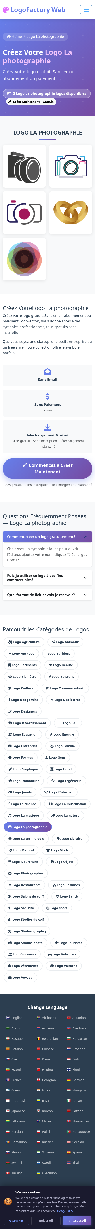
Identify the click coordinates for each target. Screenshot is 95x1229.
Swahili (16, 1162)
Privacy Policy (64, 1211)
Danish (47, 1059)
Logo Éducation (25, 734)
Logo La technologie (28, 838)
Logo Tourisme (71, 943)
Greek (15, 1090)
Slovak (16, 1152)
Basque (17, 1038)
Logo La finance (23, 804)
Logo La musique (25, 815)
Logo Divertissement (29, 723)
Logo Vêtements (25, 966)
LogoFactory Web (37, 9)
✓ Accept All (77, 1221)
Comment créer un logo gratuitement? (41, 536)
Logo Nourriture (25, 862)
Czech (15, 1059)
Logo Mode (60, 850)
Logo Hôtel (63, 769)
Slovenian (49, 1152)
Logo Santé (69, 896)
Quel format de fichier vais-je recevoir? (41, 594)
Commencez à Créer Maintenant (51, 468)
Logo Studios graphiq (29, 931)
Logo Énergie (63, 734)
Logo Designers (24, 711)
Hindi (46, 1090)
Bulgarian (79, 1038)
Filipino (47, 1069)
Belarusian (50, 1038)
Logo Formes (22, 757)
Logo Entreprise (25, 746)
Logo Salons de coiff (28, 896)
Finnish (77, 1069)
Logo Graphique (25, 769)
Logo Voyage (22, 977)
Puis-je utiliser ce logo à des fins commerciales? (35, 577)
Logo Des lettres (67, 700)
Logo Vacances (24, 954)
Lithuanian (19, 1121)
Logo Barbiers (59, 653)
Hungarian (80, 1090)
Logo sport (58, 908)
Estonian (18, 1069)
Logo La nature (67, 815)
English (17, 1018)
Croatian (78, 1049)
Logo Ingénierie (69, 781)
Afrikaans (49, 1018)
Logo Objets (64, 862)
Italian (77, 1100)
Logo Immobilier (26, 781)
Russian (48, 1142)
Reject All (46, 1221)
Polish (46, 1131)
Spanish (78, 1152)
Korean (47, 1111)
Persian (17, 1131)
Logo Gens (57, 757)
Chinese (48, 1049)
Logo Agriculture (26, 642)
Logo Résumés (68, 885)
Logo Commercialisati (67, 688)
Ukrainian (49, 1173)
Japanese (18, 1111)
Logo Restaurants (26, 885)
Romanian (19, 1142)
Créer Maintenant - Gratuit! (33, 102)
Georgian (49, 1080)
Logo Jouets (22, 792)
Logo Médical (23, 850)
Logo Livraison (72, 838)
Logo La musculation (69, 804)
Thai (75, 1162)
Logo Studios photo (27, 943)
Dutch (77, 1059)
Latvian (77, 1111)
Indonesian (19, 1100)
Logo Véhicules (64, 954)
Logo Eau (70, 723)
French (16, 1080)
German (78, 1080)
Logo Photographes (27, 873)
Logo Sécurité (23, 908)
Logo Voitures (66, 966)
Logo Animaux (67, 642)
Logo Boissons (63, 676)
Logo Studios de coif (28, 919)
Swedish (48, 1162)
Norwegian (80, 1121)
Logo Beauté (63, 665)
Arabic (16, 1028)
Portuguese (81, 1131)
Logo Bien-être (24, 676)
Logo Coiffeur (23, 688)
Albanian (79, 1018)
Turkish (17, 1173)
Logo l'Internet (61, 792)
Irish (45, 1100)
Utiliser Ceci (26, 173)
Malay (46, 1121)
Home (17, 36)
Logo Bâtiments (24, 665)
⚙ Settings (16, 1221)
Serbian (78, 1142)
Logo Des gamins (24, 700)
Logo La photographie (29, 827)
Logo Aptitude (23, 653)
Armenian (49, 1028)
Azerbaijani (80, 1028)
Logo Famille (65, 746)
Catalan (17, 1049)
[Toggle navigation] (86, 9)
